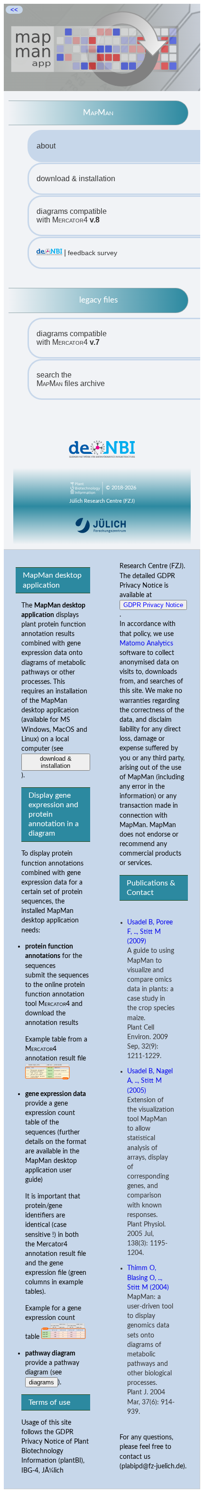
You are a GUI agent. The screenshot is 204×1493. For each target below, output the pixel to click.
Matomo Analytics (146, 643)
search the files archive (71, 379)
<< (14, 9)
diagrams (41, 1382)
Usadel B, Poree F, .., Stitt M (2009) (150, 932)
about (46, 146)
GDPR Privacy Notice (153, 604)
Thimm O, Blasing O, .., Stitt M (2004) (148, 1277)
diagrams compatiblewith (72, 215)
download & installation (76, 179)
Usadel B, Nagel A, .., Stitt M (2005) (150, 1081)
